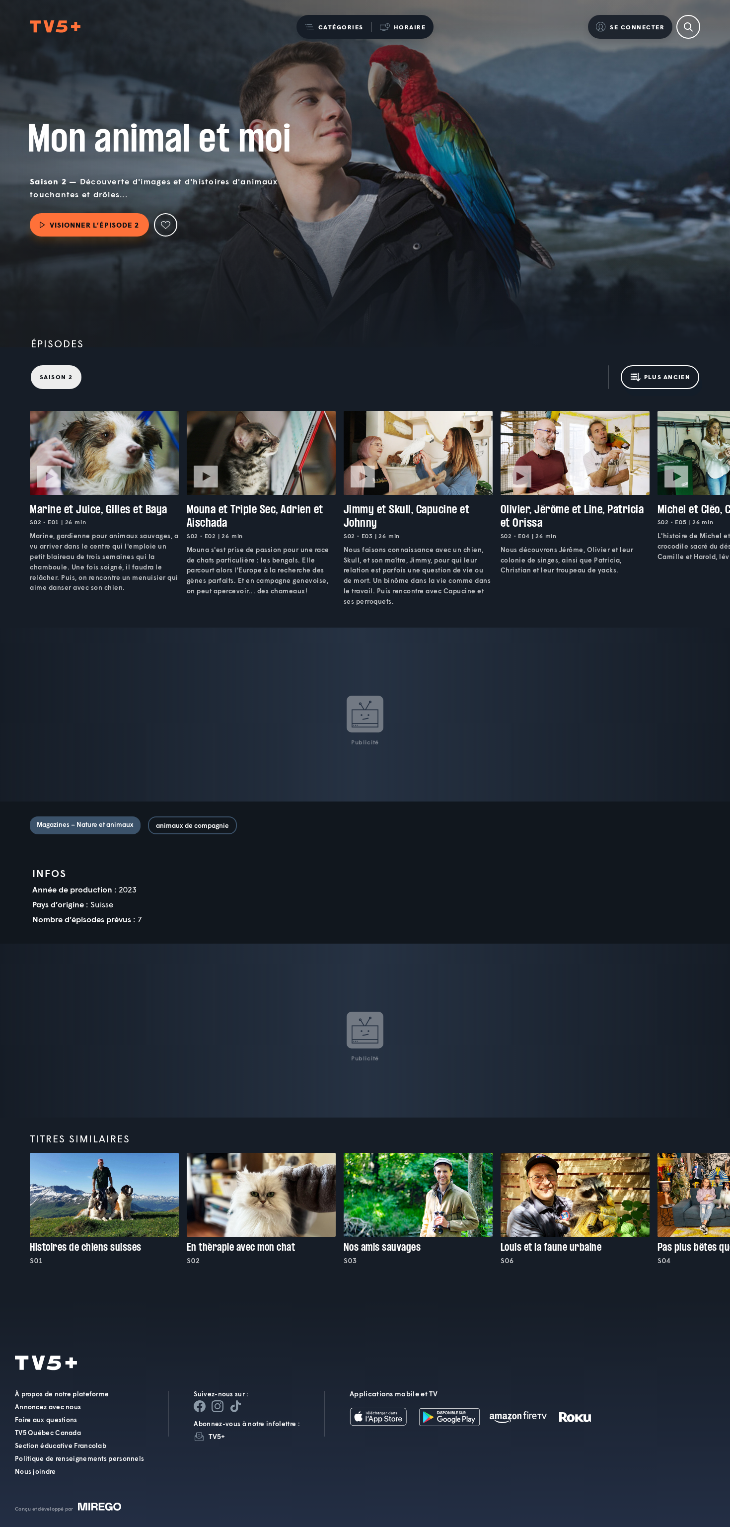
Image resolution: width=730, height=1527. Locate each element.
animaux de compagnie (192, 825)
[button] (333, 27)
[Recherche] (688, 27)
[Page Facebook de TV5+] (200, 1406)
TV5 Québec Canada (48, 1433)
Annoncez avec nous (48, 1407)
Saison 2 (56, 377)
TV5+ (217, 1436)
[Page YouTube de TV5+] (235, 1406)
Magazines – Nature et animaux (85, 824)
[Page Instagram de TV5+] (217, 1406)
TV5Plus (55, 26)
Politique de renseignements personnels (79, 1458)
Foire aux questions (46, 1420)
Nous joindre (35, 1471)
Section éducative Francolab (60, 1445)
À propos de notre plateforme (62, 1394)
